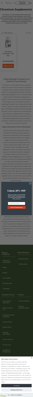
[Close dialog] (30, 183)
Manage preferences (16, 390)
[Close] (31, 357)
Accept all (16, 385)
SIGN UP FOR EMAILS (16, 207)
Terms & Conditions (16, 395)
